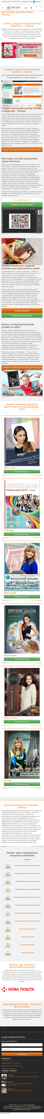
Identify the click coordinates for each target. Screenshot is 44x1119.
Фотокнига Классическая (27, 929)
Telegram (38, 1)
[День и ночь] (22, 442)
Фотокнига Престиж (27, 937)
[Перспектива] (22, 567)
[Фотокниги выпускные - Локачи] (22, 50)
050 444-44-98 (6, 1)
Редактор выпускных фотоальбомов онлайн (22, 149)
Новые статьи (9, 1070)
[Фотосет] (22, 754)
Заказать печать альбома (22, 204)
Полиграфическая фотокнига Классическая (27, 897)
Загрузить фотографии (22, 315)
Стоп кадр (9, 530)
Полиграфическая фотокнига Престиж (27, 905)
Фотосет (8, 780)
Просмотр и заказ (23, 472)
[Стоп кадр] (22, 504)
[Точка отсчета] (22, 692)
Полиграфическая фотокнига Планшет (27, 921)
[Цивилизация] (22, 629)
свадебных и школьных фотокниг (22, 1107)
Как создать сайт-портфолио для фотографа (23, 1075)
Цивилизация (10, 655)
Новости (6, 1058)
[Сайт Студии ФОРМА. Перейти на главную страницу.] (14, 7)
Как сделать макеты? (22, 199)
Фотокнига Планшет (27, 953)
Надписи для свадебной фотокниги (20, 1089)
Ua (36, 7)
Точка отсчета (10, 717)
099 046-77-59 (27, 1)
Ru (41, 7)
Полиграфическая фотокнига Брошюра (28, 913)
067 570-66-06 (16, 1)
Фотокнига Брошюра (28, 945)
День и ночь (9, 467)
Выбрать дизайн (22, 310)
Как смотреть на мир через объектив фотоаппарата (20, 1083)
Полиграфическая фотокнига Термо (28, 881)
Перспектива (10, 592)
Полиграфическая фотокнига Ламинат (27, 873)
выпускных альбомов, (8, 1107)
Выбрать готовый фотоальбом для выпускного (22, 367)
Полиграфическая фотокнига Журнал (27, 889)
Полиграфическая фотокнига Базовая (27, 865)
